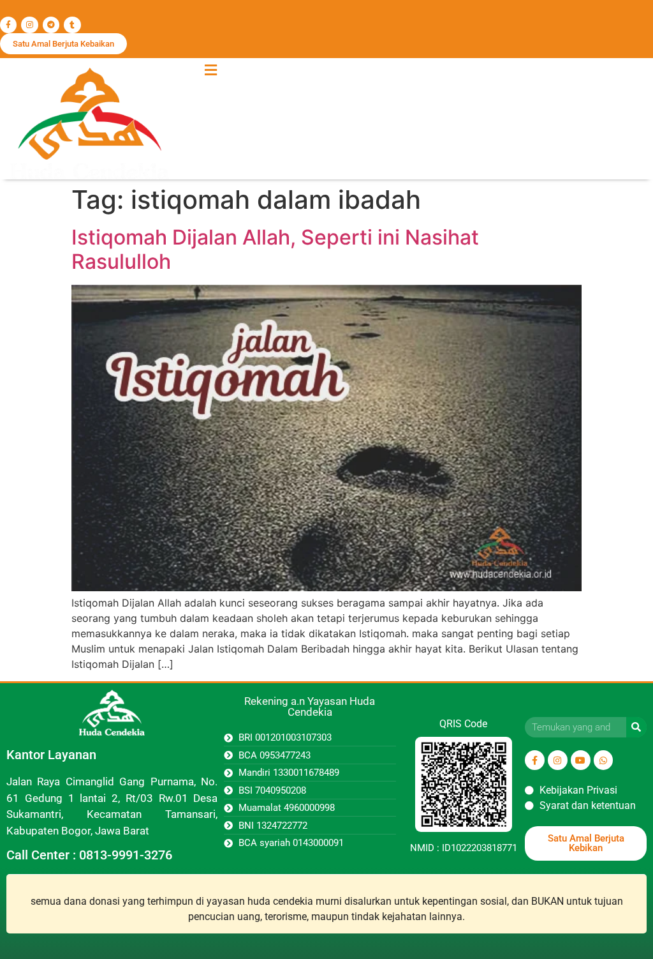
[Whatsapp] (603, 760)
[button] (210, 70)
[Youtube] (581, 760)
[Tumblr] (72, 25)
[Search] (636, 727)
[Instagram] (29, 25)
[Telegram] (51, 25)
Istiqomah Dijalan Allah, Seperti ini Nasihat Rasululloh (275, 249)
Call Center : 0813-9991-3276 (89, 855)
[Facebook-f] (8, 25)
